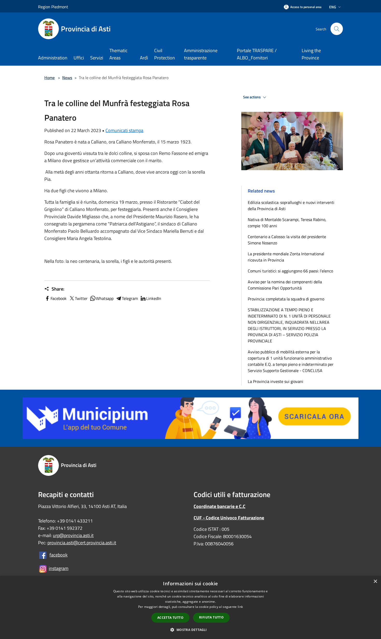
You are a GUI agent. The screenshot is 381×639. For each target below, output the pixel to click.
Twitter (81, 298)
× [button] (375, 581)
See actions (252, 97)
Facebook (59, 298)
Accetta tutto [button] (170, 617)
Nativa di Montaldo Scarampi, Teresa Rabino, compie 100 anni (287, 222)
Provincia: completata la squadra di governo (286, 299)
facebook (59, 554)
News (67, 77)
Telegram (130, 298)
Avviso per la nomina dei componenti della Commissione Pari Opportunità (285, 285)
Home (49, 77)
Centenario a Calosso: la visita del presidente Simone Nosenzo (287, 239)
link (240, 606)
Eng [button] (332, 7)
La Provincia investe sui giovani (275, 381)
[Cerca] (336, 29)
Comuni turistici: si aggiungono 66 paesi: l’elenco (291, 271)
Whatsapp (105, 298)
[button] (190, 630)
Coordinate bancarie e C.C (219, 506)
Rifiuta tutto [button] (211, 617)
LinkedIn (153, 298)
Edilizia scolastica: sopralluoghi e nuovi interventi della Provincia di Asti (291, 205)
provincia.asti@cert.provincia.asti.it (81, 542)
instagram (58, 568)
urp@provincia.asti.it (73, 535)
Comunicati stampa (124, 130)
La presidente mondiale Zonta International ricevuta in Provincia (286, 257)
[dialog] (190, 607)
